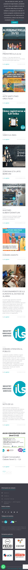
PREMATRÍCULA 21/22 (12, 54)
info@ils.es (6, 496)
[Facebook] (5, 512)
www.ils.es (6, 493)
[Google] (8, 512)
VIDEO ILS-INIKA (9, 135)
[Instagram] (14, 512)
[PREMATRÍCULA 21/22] (14, 38)
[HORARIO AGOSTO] (14, 239)
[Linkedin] (2, 512)
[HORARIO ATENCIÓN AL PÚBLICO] (14, 333)
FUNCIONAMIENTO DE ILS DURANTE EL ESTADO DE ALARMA (14, 293)
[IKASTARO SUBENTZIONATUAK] (14, 194)
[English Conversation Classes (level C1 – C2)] (14, 441)
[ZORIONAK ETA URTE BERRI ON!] (14, 156)
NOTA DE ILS (8, 404)
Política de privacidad (12, 568)
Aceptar (15, 22)
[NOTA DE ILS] (14, 388)
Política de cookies (22, 568)
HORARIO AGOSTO (10, 255)
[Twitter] (17, 512)
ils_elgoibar (6, 64)
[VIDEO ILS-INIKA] (14, 119)
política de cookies (19, 20)
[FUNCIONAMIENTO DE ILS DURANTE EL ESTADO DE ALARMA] (14, 276)
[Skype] (11, 512)
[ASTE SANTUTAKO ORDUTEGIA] (14, 80)
